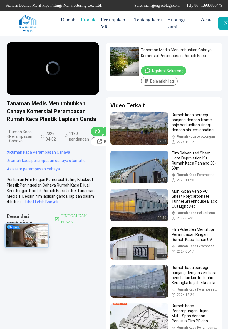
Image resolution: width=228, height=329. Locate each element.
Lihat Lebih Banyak (41, 202)
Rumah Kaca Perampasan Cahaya (39, 152)
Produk (88, 19)
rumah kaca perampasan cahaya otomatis (47, 160)
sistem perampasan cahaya (34, 169)
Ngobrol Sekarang (168, 71)
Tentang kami (148, 19)
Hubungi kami (176, 23)
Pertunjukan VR (113, 23)
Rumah (68, 19)
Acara (207, 19)
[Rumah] (28, 23)
